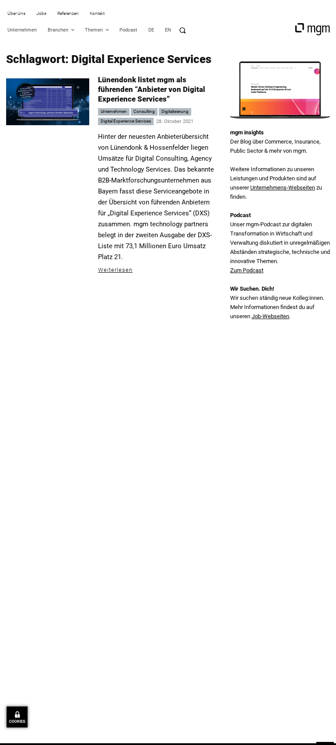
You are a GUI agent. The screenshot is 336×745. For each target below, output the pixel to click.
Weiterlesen (115, 270)
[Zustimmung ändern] (17, 716)
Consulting (144, 111)
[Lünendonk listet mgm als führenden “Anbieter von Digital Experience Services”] (47, 101)
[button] (182, 30)
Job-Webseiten (270, 316)
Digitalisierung (175, 111)
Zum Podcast (246, 270)
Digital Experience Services (126, 121)
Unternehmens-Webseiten (282, 187)
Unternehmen (114, 111)
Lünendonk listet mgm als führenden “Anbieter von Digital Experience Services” (151, 89)
